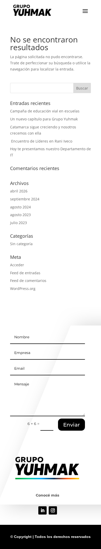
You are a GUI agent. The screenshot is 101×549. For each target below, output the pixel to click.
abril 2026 (18, 191)
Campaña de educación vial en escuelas (45, 111)
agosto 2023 (20, 214)
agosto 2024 (20, 207)
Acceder (17, 264)
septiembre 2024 (24, 199)
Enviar (71, 425)
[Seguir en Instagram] (53, 510)
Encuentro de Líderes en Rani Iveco (41, 141)
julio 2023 (18, 222)
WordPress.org (22, 288)
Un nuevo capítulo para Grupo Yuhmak (44, 119)
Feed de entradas (25, 272)
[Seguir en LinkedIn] (42, 510)
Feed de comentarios (28, 280)
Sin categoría (21, 243)
